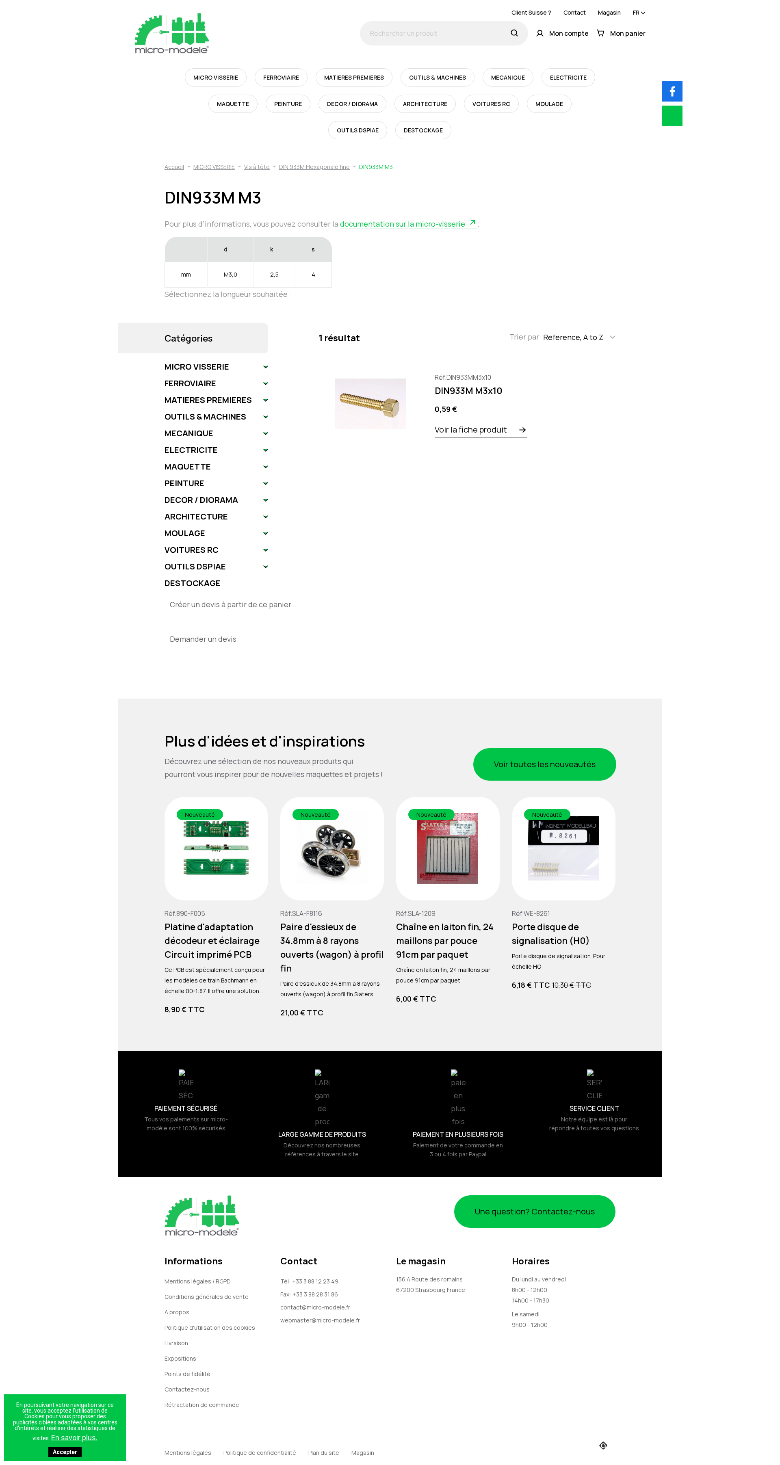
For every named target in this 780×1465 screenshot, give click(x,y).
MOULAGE (549, 104)
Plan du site (323, 1452)
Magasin (609, 12)
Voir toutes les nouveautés (545, 764)
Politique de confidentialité (259, 1452)
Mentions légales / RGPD (198, 1281)
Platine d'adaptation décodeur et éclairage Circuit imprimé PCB (212, 941)
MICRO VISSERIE (215, 77)
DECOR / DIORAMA (352, 104)
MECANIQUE (508, 77)
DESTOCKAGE (423, 130)
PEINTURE (288, 104)
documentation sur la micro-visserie (402, 224)
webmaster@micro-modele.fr (320, 1320)
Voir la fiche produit (471, 429)
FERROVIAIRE (281, 77)
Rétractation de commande (202, 1405)
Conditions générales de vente (207, 1297)
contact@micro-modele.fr (315, 1307)
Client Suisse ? (531, 12)
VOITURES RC (491, 104)
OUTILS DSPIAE (358, 130)
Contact (574, 12)
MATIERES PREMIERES (354, 77)
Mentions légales (188, 1452)
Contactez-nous (187, 1389)
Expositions (180, 1358)
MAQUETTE (233, 104)
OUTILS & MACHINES (437, 77)
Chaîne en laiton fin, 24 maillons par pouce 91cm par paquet (445, 941)
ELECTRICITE (568, 77)
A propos (177, 1312)
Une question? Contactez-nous (535, 1211)
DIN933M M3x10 (469, 391)
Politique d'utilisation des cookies (210, 1327)
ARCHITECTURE (425, 104)
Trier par (524, 337)
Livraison (176, 1343)
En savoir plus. (74, 1437)
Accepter (65, 1452)
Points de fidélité (187, 1374)
